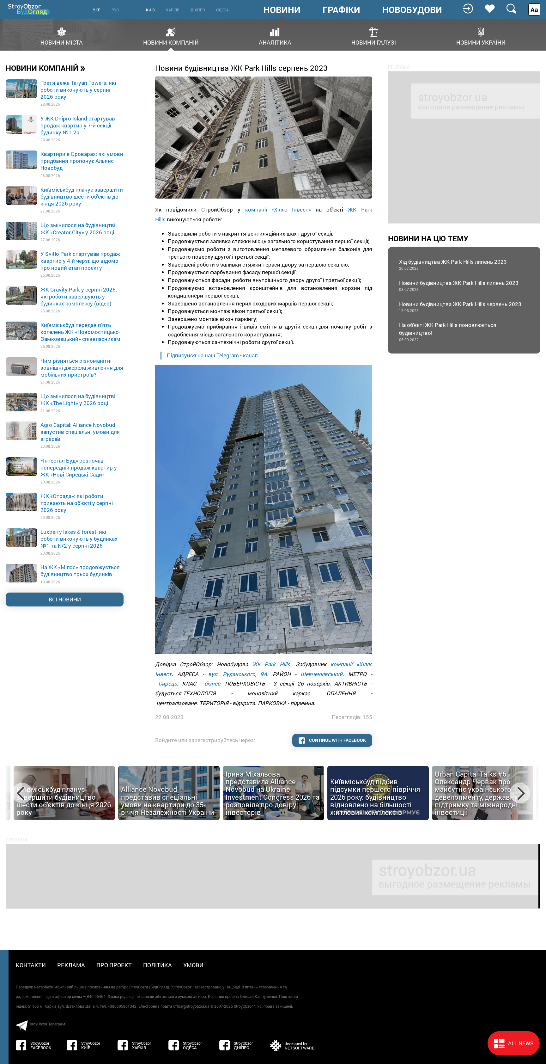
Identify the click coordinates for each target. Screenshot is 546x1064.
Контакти (31, 965)
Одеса (222, 9)
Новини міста (61, 42)
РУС (115, 9)
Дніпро (198, 9)
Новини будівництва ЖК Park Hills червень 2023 (460, 306)
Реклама (71, 965)
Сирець (167, 683)
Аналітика (275, 42)
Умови (193, 965)
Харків (172, 9)
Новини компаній (171, 42)
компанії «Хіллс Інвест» (278, 209)
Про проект (114, 965)
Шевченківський (321, 674)
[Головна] (29, 9)
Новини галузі (373, 42)
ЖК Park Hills (271, 664)
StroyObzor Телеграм (46, 1023)
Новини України (481, 42)
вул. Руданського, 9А (237, 674)
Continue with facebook (337, 740)
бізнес (212, 683)
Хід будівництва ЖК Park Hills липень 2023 (453, 264)
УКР (96, 9)
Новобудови (412, 9)
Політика (157, 965)
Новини (282, 9)
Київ (150, 9)
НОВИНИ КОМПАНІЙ (46, 67)
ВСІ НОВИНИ (65, 599)
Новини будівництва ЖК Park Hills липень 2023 (459, 285)
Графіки (341, 9)
